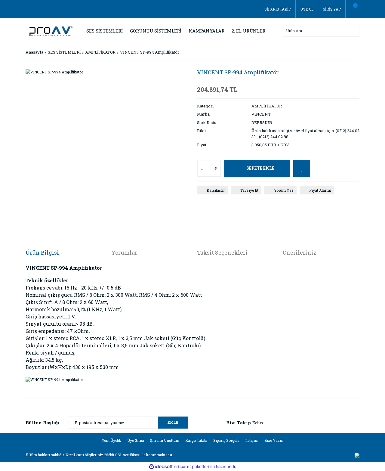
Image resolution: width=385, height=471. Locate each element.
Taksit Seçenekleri (222, 252)
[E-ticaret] (191, 466)
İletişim (251, 440)
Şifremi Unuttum (164, 440)
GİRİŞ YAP (332, 9)
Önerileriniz (299, 252)
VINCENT (261, 114)
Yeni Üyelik (111, 440)
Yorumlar (124, 252)
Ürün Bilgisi (42, 252)
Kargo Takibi (196, 440)
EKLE (173, 422)
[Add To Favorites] (301, 168)
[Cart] (352, 9)
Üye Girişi (135, 440)
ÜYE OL (306, 9)
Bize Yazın (273, 440)
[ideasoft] (161, 466)
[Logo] (50, 30)
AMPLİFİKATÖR (266, 106)
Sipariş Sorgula (226, 440)
